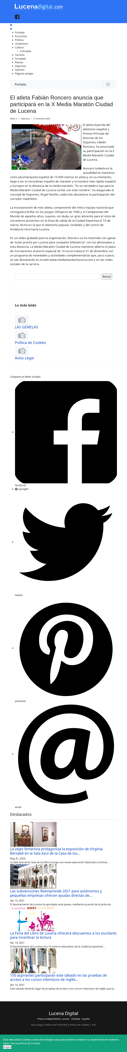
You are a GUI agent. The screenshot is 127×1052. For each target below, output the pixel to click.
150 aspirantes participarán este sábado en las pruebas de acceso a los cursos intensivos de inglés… (58, 977)
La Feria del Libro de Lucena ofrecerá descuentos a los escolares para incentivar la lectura (63, 935)
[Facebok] (17, 16)
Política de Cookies (30, 342)
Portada (20, 84)
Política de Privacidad (56, 1024)
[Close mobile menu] (11, 28)
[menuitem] (19, 32)
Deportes (25, 118)
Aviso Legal (24, 358)
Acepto (7, 1047)
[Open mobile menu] (11, 25)
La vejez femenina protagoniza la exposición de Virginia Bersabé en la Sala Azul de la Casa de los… (56, 851)
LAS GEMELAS (26, 327)
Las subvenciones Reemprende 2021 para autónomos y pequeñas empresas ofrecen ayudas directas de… (56, 893)
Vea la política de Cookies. (26, 1043)
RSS (94, 1024)
